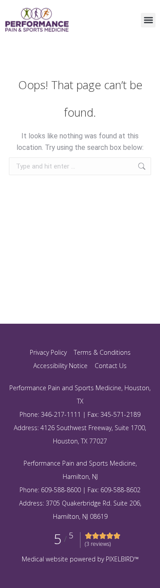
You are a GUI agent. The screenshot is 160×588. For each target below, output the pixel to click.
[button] (148, 20)
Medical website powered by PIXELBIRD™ (80, 559)
